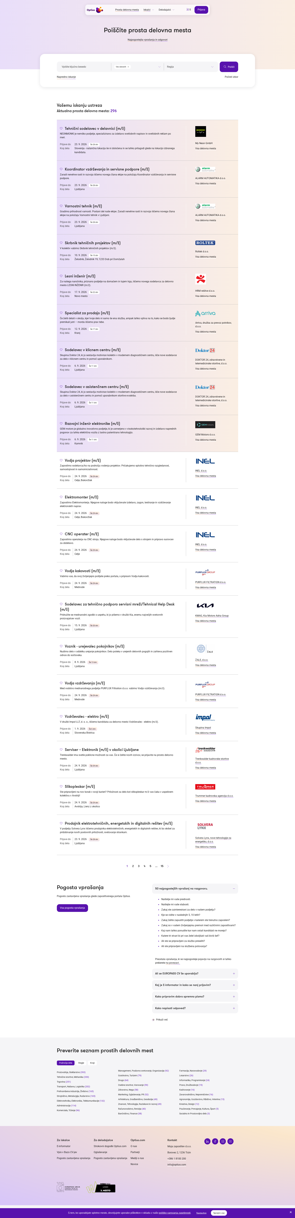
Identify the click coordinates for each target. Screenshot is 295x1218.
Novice (134, 1164)
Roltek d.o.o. (202, 251)
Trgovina (61, 1082)
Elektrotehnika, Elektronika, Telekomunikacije (78, 1101)
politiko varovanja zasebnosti (175, 1213)
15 (162, 866)
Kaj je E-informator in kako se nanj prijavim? (183, 985)
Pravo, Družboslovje (188, 1085)
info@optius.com (176, 1164)
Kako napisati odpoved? (170, 1008)
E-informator (63, 1146)
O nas (134, 1146)
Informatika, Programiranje (192, 1080)
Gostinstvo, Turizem (127, 1075)
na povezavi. (173, 962)
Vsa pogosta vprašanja (72, 907)
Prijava (201, 9)
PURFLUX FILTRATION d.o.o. (210, 582)
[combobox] (137, 66)
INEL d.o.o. (201, 470)
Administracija (64, 1105)
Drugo (121, 1080)
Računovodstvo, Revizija (129, 1109)
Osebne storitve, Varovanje (131, 1085)
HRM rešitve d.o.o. (205, 290)
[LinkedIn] (207, 1141)
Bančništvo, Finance (127, 1113)
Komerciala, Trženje (66, 1110)
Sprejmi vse (219, 1213)
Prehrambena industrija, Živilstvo (72, 1091)
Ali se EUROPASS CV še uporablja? (176, 973)
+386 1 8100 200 (176, 1158)
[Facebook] (215, 1141)
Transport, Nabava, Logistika (70, 1086)
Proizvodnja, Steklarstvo (68, 1072)
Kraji (92, 1063)
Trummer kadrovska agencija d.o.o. (214, 795)
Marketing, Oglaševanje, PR (131, 1094)
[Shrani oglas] (61, 129)
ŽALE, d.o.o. (201, 659)
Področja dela (65, 1063)
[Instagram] (223, 1141)
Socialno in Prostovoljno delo (193, 1113)
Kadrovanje (184, 1090)
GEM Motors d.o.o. (205, 434)
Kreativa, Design (187, 1104)
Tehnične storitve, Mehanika (70, 1077)
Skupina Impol (203, 727)
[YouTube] (230, 1141)
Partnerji (135, 1152)
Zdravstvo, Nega (126, 1090)
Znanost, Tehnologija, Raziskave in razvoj (137, 1104)
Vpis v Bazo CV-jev (67, 1152)
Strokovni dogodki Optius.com (110, 1146)
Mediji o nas (137, 1158)
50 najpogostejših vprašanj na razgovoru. (181, 888)
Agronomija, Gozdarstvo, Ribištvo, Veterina (199, 1099)
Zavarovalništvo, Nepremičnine (194, 1094)
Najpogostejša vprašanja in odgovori (147, 39)
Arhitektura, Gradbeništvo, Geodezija (135, 1099)
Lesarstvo (184, 1075)
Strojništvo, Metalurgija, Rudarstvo (73, 1096)
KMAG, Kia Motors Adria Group (212, 615)
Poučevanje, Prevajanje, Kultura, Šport (197, 1109)
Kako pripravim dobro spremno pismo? (179, 996)
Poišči (230, 66)
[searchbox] (190, 66)
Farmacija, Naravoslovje (191, 1070)
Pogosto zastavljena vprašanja (73, 1158)
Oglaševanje (100, 1152)
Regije (81, 1063)
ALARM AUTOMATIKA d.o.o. (210, 178)
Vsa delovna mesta (205, 148)
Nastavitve (201, 1213)
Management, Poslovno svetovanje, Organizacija (141, 1070)
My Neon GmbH (203, 143)
